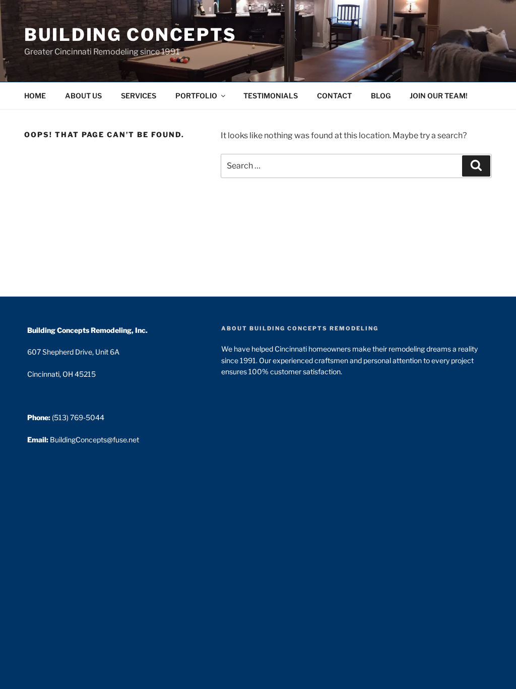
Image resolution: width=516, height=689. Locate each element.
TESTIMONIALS (270, 95)
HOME (35, 95)
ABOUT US (83, 95)
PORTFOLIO (196, 95)
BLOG (381, 95)
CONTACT (334, 95)
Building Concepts (130, 34)
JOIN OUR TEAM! (439, 95)
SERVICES (138, 95)
